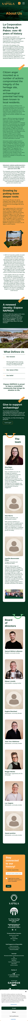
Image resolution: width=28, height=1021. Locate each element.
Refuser (14, 1012)
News (14, 940)
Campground (14, 958)
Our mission (10, 356)
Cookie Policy (13, 1019)
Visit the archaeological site (14, 962)
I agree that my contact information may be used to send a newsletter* (15, 880)
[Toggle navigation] (23, 3)
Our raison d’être (12, 370)
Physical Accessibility (14, 949)
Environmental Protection (14, 948)
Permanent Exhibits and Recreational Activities (14, 955)
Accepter (14, 1008)
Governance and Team (14, 935)
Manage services (14, 1004)
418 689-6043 (15, 926)
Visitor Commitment (14, 946)
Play (14, 957)
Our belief (9, 375)
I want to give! (7, 422)
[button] (26, 991)
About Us (14, 937)
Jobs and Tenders (14, 938)
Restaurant (14, 960)
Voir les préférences (14, 1016)
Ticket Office (14, 963)
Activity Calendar (14, 965)
